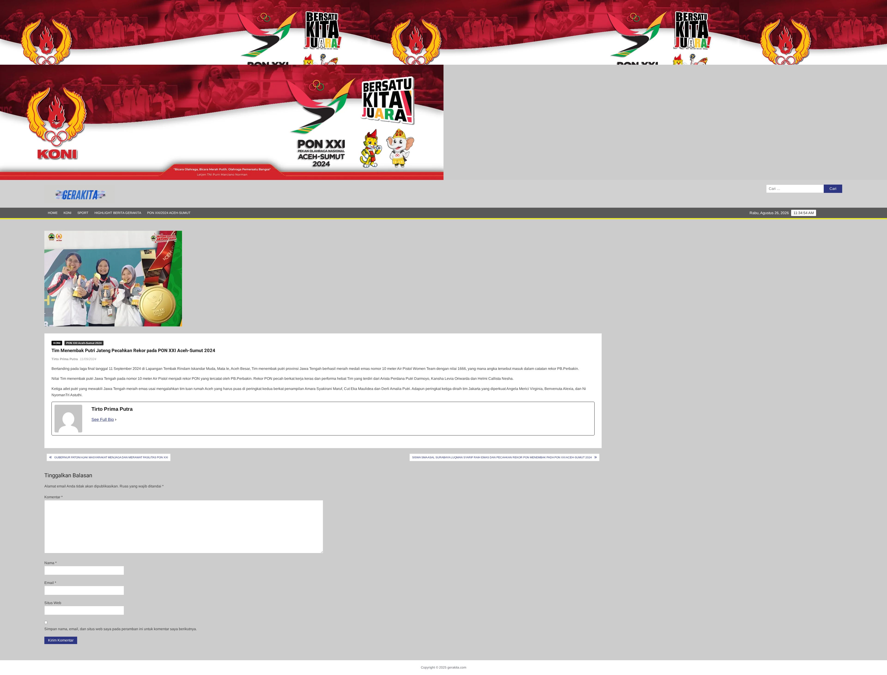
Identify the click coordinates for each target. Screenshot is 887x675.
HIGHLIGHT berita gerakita (117, 213)
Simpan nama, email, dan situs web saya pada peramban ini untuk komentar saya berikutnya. (120, 629)
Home (53, 213)
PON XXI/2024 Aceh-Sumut (169, 213)
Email (50, 583)
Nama (50, 563)
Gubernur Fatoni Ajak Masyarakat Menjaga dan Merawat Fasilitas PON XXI (111, 457)
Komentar (53, 497)
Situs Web (52, 603)
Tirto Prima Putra (65, 359)
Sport (82, 213)
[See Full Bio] (116, 419)
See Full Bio (102, 419)
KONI (67, 213)
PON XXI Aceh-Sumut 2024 (84, 343)
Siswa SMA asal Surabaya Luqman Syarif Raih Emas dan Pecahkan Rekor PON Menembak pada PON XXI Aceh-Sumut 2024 (502, 457)
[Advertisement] (138, 32)
